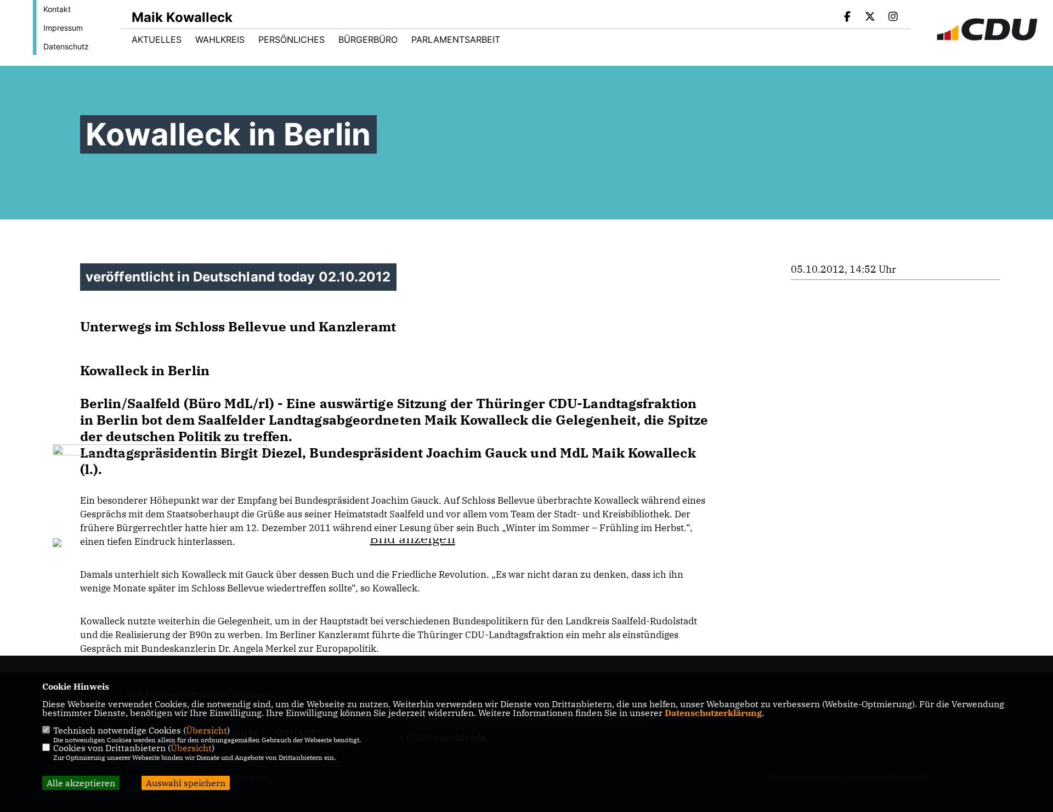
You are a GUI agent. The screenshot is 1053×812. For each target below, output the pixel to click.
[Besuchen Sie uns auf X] (870, 17)
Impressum (63, 27)
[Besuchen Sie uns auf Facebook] (847, 17)
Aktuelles (157, 39)
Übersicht (206, 730)
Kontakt (57, 9)
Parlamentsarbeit (455, 39)
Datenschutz (66, 46)
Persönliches (291, 39)
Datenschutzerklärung (713, 712)
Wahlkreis (220, 39)
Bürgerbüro (368, 39)
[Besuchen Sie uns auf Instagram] (892, 17)
